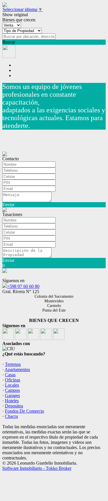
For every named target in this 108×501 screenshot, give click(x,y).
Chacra (11, 416)
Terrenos (13, 364)
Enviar (8, 204)
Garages (12, 395)
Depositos (14, 405)
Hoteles (12, 400)
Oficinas (12, 379)
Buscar (8, 42)
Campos (12, 390)
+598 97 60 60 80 (23, 286)
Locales (12, 385)
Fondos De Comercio (24, 411)
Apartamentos (17, 369)
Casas (10, 374)
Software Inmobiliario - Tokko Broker (36, 468)
